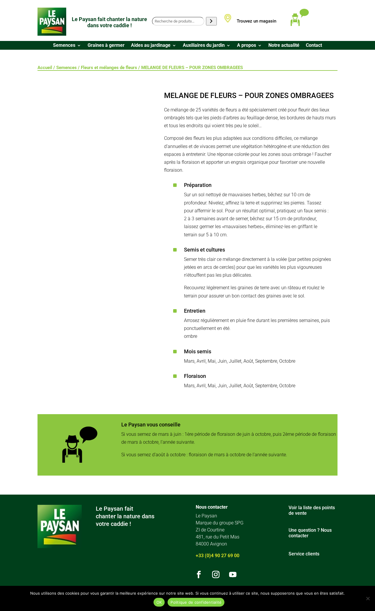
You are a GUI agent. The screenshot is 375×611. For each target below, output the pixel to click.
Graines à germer (106, 45)
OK (159, 602)
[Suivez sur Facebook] (198, 574)
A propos (246, 45)
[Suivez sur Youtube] (232, 574)
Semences (64, 45)
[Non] (368, 598)
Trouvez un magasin (256, 21)
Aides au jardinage (151, 45)
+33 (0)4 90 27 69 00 (217, 555)
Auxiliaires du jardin (204, 45)
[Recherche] (211, 21)
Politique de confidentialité (196, 602)
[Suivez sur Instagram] (215, 574)
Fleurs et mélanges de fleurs (109, 67)
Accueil (45, 67)
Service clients (304, 554)
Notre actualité (283, 45)
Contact (314, 45)
